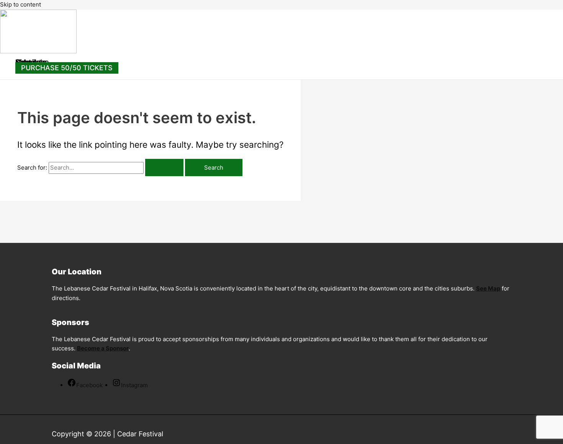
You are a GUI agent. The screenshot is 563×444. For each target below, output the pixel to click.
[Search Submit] (164, 167)
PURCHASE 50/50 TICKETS (67, 68)
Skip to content (20, 4)
